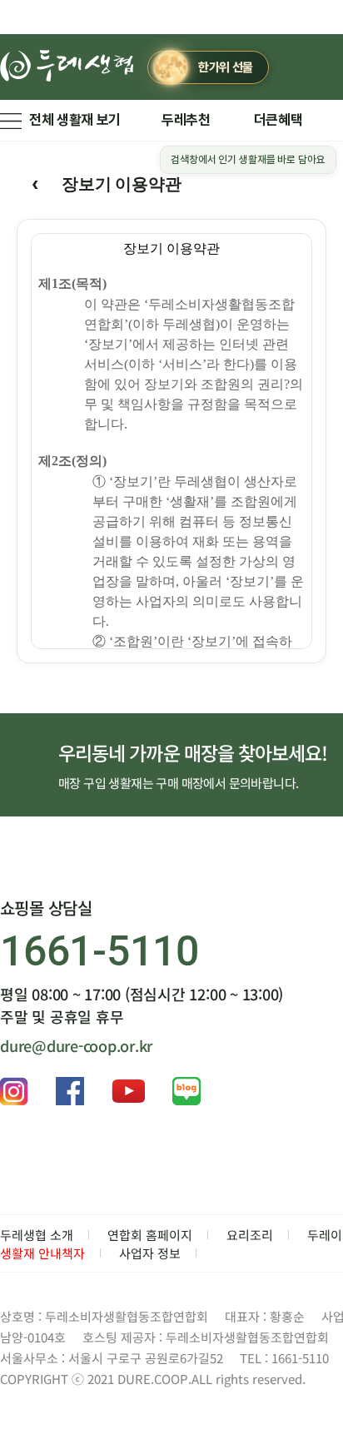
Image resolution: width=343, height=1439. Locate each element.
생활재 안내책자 (42, 1253)
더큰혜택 (278, 120)
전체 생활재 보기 (75, 120)
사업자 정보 (150, 1253)
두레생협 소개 (36, 1234)
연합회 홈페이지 (149, 1234)
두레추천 (186, 120)
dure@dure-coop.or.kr (76, 1045)
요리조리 (249, 1234)
